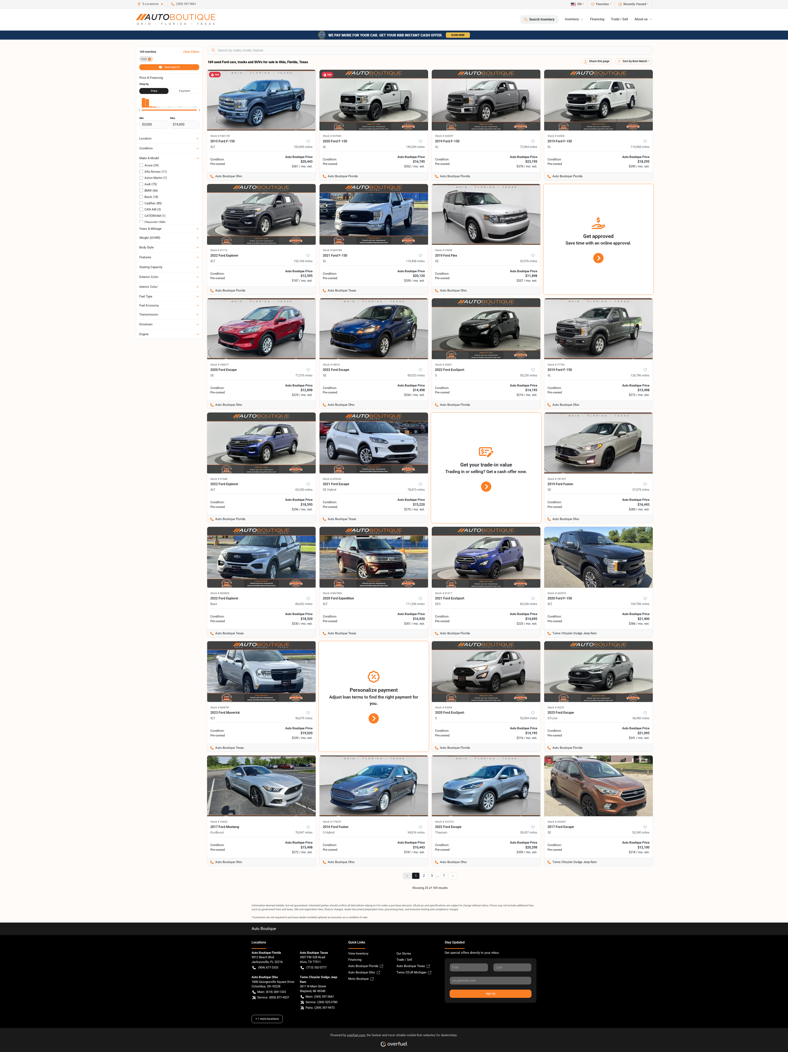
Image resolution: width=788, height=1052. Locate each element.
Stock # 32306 (555, 135)
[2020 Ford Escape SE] (261, 328)
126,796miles (640, 375)
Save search (172, 67)
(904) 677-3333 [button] (268, 967)
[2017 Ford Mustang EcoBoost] (261, 785)
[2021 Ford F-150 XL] (374, 214)
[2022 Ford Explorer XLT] (261, 214)
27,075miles (640, 490)
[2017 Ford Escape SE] (598, 785)
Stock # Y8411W (220, 135)
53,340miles (640, 832)
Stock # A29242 (332, 478)
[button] (152, 4)
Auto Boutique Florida (363, 966)
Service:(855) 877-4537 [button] (273, 997)
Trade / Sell (619, 19)
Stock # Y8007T (219, 364)
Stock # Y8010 (331, 364)
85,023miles (416, 375)
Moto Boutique (358, 979)
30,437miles (528, 832)
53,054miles (528, 718)
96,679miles (304, 718)
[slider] (139, 109)
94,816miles (416, 832)
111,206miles (415, 604)
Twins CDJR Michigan (411, 972)
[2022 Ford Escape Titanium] (486, 785)
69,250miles (304, 490)
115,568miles (640, 147)
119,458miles (415, 261)
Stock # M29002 (219, 593)
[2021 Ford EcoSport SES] (486, 557)
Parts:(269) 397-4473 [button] (320, 1008)
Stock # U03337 (556, 821)
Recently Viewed (634, 4)
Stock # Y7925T (332, 821)
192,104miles (303, 261)
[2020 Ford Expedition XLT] (374, 557)
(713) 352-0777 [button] (316, 967)
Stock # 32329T (444, 135)
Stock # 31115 (218, 250)
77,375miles (304, 375)
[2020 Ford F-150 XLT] (598, 557)
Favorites (602, 4)
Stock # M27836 (332, 593)
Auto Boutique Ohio (361, 972)
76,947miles (304, 832)
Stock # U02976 (556, 593)
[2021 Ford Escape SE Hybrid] (374, 443)
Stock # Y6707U (444, 821)
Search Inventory (541, 19)
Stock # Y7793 (556, 364)
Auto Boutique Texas (410, 966)
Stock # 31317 (443, 593)
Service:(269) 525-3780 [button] (321, 1002)
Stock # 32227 (555, 707)
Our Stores (403, 953)
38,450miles (640, 718)
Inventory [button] (572, 19)
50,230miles (528, 375)
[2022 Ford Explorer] (261, 557)
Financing (597, 19)
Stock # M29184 (332, 250)
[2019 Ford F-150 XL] (486, 100)
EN (579, 4)
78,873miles (416, 490)
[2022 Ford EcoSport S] (486, 328)
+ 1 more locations (267, 1018)
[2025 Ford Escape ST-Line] (598, 671)
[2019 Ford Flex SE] (486, 214)
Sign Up (490, 993)
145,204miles (415, 147)
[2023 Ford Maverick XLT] (261, 671)
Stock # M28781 (219, 707)
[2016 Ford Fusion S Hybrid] (374, 785)
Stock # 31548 (218, 478)
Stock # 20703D (332, 135)
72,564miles (528, 147)
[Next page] (452, 876)
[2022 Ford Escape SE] (374, 328)
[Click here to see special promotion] (394, 35)
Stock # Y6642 (218, 821)
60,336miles (528, 604)
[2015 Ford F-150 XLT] (261, 100)
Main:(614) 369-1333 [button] (271, 992)
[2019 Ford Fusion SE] (598, 443)
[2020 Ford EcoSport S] (486, 671)
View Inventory (358, 953)
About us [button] (641, 19)
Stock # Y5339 (443, 250)
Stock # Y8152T (556, 478)
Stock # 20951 (443, 364)
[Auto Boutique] (175, 19)
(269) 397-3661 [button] (186, 4)
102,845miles (303, 147)
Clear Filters (191, 51)
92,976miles (528, 261)
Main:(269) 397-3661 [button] (320, 996)
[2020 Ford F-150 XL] (374, 100)
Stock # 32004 (443, 707)
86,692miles (304, 604)
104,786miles (640, 604)
